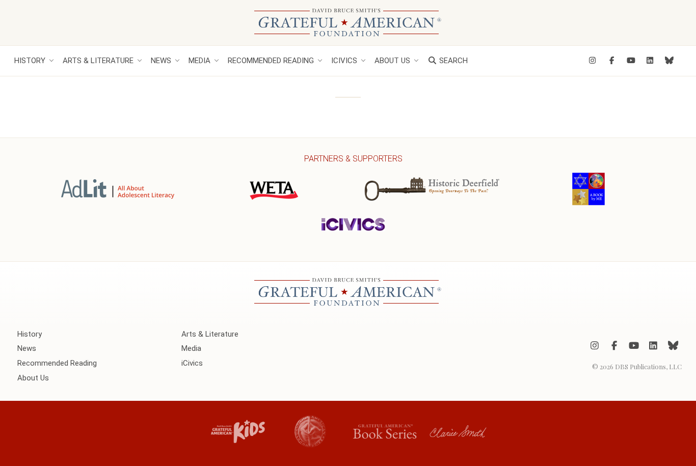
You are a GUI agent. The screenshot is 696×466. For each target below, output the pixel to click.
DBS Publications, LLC (648, 366)
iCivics (344, 60)
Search (452, 60)
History (29, 60)
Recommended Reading (271, 60)
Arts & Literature (98, 60)
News (161, 60)
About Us (392, 60)
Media (199, 60)
